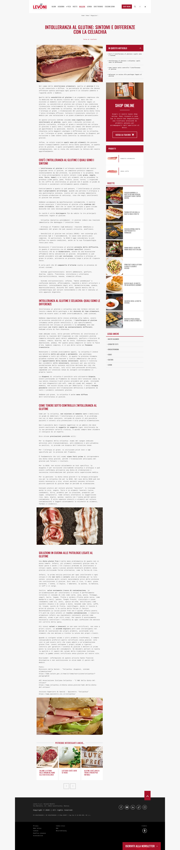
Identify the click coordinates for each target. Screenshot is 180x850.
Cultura (110, 360)
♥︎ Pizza (68, 6)
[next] (73, 786)
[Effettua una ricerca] (135, 7)
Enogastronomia (113, 349)
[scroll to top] (147, 795)
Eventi (110, 354)
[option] (47, 763)
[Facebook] (121, 807)
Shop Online (127, 6)
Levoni (110, 365)
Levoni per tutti (113, 344)
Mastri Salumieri (113, 339)
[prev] (66, 786)
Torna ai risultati (90, 39)
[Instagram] (144, 807)
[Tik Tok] (138, 807)
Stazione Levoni (110, 6)
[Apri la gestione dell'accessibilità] (144, 830)
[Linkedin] (133, 807)
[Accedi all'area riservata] (145, 7)
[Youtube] (127, 807)
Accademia (61, 6)
